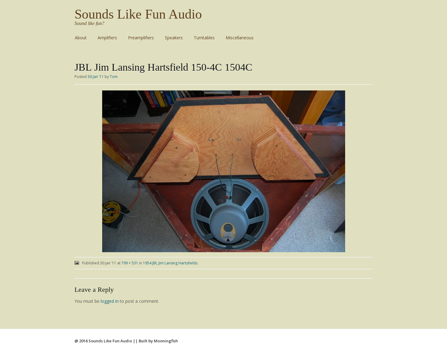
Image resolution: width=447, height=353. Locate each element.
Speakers (174, 38)
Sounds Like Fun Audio (138, 14)
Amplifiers (107, 38)
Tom (114, 76)
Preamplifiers (141, 38)
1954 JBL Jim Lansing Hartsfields (170, 263)
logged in (110, 301)
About (81, 38)
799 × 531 (129, 263)
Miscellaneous (240, 38)
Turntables (204, 38)
